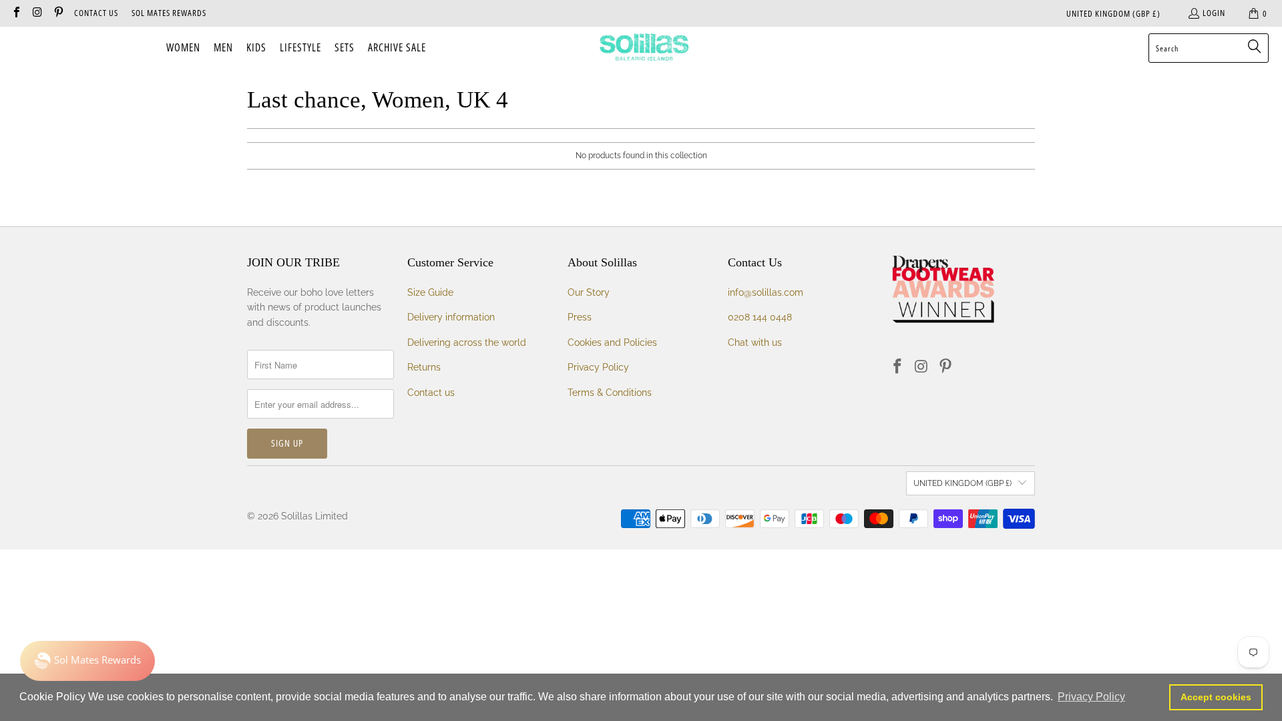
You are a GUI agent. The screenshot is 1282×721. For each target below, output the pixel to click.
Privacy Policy (598, 367)
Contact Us (96, 13)
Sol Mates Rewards (169, 13)
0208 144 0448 (760, 317)
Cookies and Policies (612, 342)
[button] (183, 48)
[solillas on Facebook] (16, 13)
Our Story (589, 292)
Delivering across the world (466, 342)
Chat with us (755, 342)
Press (580, 317)
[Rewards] (87, 661)
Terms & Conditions (610, 392)
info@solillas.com (765, 292)
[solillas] (644, 48)
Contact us (431, 392)
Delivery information (451, 317)
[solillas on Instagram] (37, 13)
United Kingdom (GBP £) (1113, 13)
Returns (424, 367)
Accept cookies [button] (1216, 697)
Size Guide (430, 292)
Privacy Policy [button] (1091, 696)
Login (1214, 13)
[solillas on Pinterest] (58, 13)
